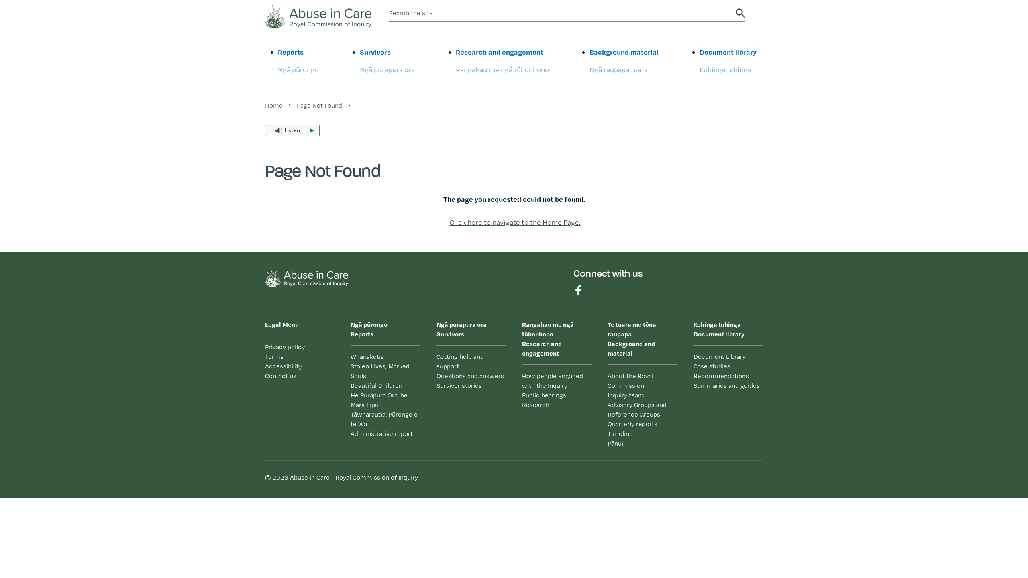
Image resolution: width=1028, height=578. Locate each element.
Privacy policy (285, 347)
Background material (624, 60)
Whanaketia (367, 356)
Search (740, 13)
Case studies (711, 366)
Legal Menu (282, 324)
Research (535, 405)
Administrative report (382, 434)
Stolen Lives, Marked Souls (380, 371)
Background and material (632, 338)
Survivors (387, 60)
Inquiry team (626, 395)
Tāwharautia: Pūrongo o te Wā (384, 419)
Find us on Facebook (578, 290)
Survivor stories (459, 385)
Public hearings (544, 395)
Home (274, 105)
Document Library (719, 356)
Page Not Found (319, 105)
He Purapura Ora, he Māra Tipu (379, 400)
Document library (728, 60)
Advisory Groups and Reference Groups (637, 409)
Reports (298, 60)
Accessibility (283, 366)
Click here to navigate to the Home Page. (515, 222)
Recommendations (721, 376)
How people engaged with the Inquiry (552, 380)
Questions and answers (470, 376)
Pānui (615, 443)
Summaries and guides (726, 385)
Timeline (620, 434)
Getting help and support (460, 361)
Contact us (280, 376)
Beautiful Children (376, 385)
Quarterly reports (632, 424)
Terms (274, 356)
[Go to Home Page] (318, 16)
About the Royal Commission (630, 380)
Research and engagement (502, 60)
